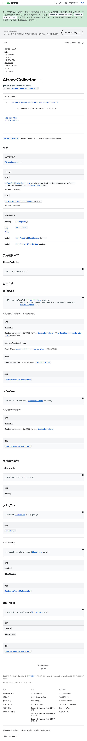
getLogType (21, 227)
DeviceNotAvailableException (18, 379)
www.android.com (65, 701)
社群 (16, 730)
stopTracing (21, 244)
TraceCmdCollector (12, 120)
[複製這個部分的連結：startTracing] (17, 542)
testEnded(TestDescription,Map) (30, 349)
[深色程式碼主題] (82, 269)
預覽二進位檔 (7, 704)
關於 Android (7, 730)
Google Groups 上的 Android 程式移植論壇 (43, 720)
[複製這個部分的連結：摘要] (10, 148)
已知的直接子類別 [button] (12, 119)
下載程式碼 (7, 701)
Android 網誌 (35, 701)
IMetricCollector (11, 138)
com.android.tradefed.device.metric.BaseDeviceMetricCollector (34, 102)
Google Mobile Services (67, 704)
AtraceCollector (12, 162)
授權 (30, 730)
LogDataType (7, 229)
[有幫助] (79, 42)
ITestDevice (33, 238)
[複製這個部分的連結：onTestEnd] (16, 291)
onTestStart (10, 201)
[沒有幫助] (82, 42)
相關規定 (6, 697)
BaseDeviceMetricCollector (24, 88)
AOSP (5, 43)
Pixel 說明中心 (64, 697)
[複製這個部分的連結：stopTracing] (17, 603)
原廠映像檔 (7, 708)
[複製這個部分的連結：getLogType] (17, 505)
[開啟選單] (3, 2)
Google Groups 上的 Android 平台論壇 (43, 709)
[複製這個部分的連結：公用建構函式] (21, 255)
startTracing (21, 238)
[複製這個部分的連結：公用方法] (16, 284)
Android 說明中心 (65, 693)
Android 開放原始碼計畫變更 (22, 20)
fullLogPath (21, 221)
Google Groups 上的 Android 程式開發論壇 (43, 714)
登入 (82, 3)
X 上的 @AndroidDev (38, 697)
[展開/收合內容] (18, 49)
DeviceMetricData (22, 183)
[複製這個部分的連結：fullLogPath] (16, 468)
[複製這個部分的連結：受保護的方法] (21, 461)
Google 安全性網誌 (38, 704)
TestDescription (34, 185)
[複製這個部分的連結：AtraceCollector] (21, 262)
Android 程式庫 (8, 693)
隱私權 (36, 730)
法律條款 (23, 730)
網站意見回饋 (46, 730)
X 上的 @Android (37, 693)
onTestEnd (9, 183)
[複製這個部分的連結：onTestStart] (17, 391)
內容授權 (31, 676)
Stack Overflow (64, 708)
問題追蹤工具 (63, 712)
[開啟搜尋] (55, 2)
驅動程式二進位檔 (9, 712)
